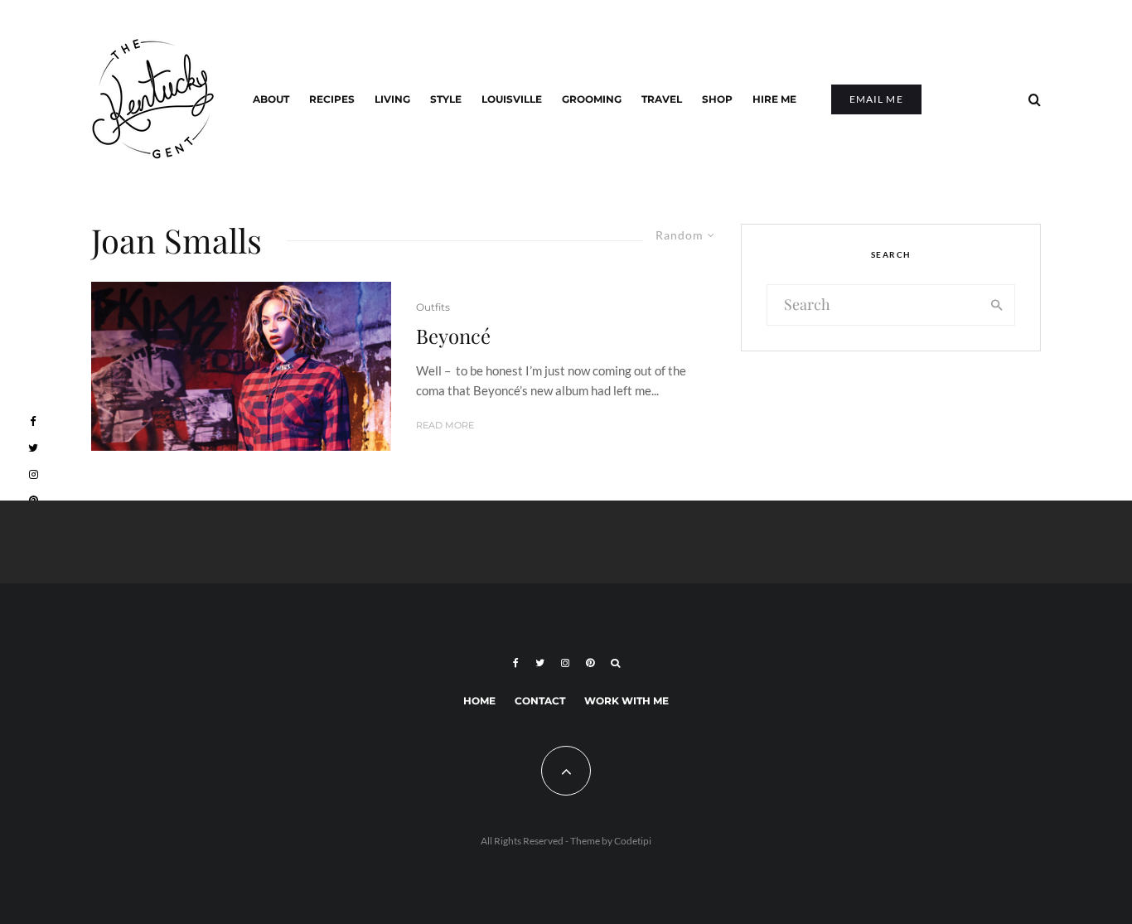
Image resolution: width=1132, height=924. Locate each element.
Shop (717, 99)
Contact (540, 700)
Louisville (511, 99)
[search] (997, 305)
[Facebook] (516, 663)
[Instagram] (565, 663)
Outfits (433, 307)
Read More (445, 425)
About (271, 99)
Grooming (592, 99)
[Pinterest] (590, 663)
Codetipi (632, 841)
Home (479, 700)
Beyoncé (453, 336)
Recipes (332, 99)
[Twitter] (540, 663)
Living (392, 99)
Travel (661, 99)
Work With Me (626, 700)
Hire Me (774, 99)
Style (446, 99)
